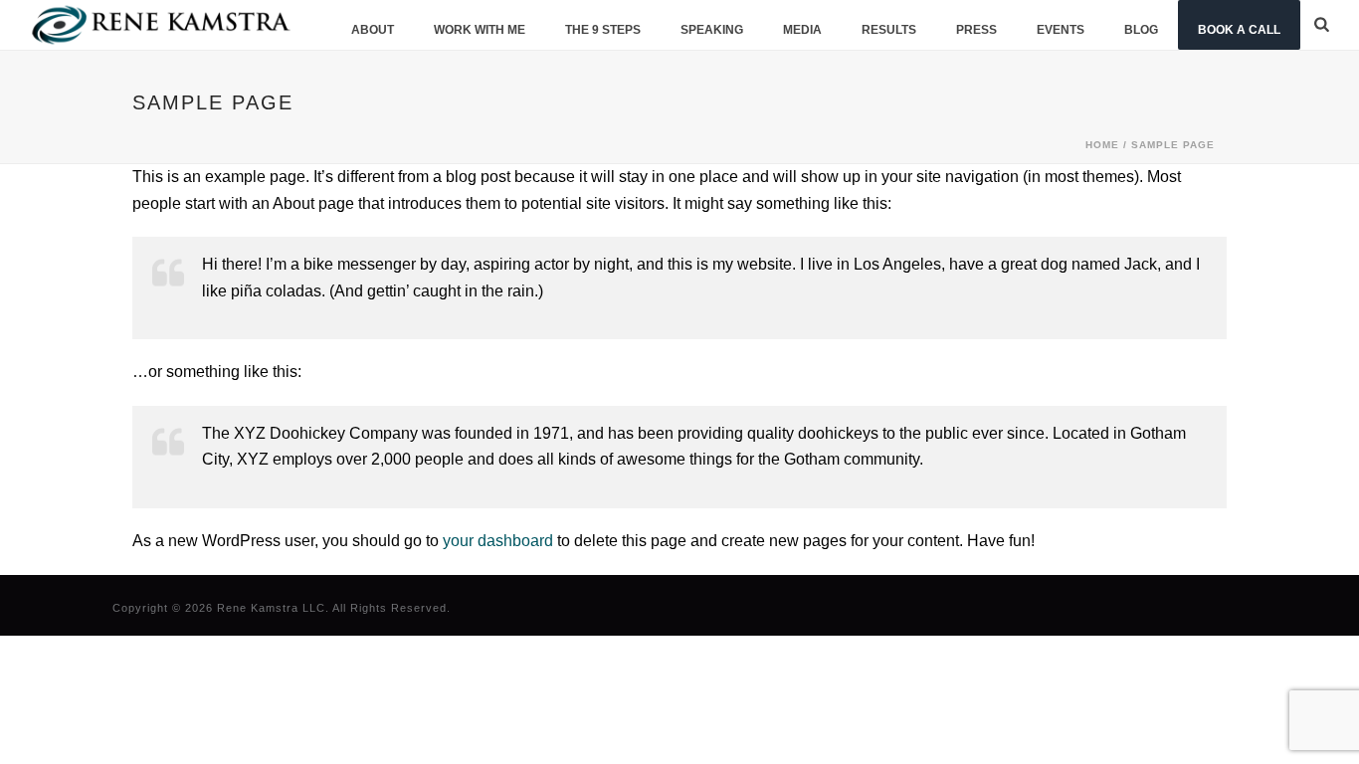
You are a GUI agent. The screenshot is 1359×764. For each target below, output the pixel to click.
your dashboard (498, 540)
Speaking (711, 30)
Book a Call (1239, 30)
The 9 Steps (603, 30)
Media (802, 30)
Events (1060, 30)
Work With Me (479, 30)
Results (889, 30)
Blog (1141, 30)
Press (976, 30)
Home (1102, 144)
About (372, 30)
